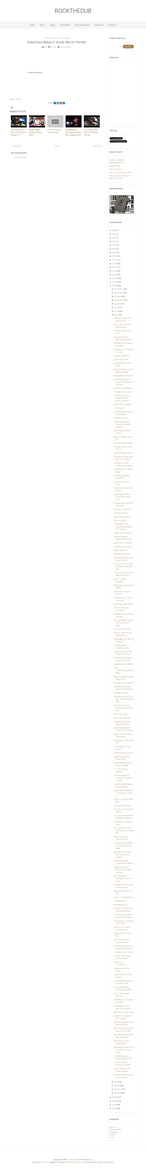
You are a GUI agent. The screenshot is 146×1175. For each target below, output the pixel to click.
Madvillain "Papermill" (122, 554)
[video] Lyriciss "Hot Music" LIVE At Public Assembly (123, 869)
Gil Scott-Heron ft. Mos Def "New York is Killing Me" (123, 830)
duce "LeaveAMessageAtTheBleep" (124, 670)
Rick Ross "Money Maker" (123, 604)
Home (32, 25)
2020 (114, 249)
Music (52, 25)
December (118, 289)
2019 (114, 252)
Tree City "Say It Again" (122, 629)
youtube (66, 38)
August (117, 304)
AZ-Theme (45, 1162)
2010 (114, 286)
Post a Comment (20, 157)
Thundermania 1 (120, 901)
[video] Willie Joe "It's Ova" (124, 376)
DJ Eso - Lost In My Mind (123, 897)
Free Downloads (82, 25)
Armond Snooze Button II (123, 388)
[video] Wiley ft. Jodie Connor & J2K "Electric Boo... (123, 708)
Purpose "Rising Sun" (122, 356)
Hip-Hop (47, 38)
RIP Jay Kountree (116, 169)
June (116, 311)
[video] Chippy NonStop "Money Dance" (35, 132)
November (118, 293)
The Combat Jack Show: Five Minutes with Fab (91, 132)
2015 (114, 267)
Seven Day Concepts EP (123, 753)
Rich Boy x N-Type (121, 513)
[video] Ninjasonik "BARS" (123, 664)
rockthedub (73, 11)
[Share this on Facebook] (55, 103)
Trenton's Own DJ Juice (123, 392)
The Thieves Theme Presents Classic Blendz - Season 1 (122, 398)
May (116, 315)
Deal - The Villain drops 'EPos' (121, 172)
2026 (114, 230)
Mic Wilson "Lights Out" (123, 509)
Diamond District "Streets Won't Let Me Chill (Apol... (124, 622)
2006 (114, 1108)
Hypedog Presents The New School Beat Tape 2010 (123, 699)
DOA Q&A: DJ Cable (121, 693)
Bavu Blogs (16, 99)
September (119, 300)
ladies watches (115, 1130)
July (116, 308)
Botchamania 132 (120, 905)
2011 (114, 282)
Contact (112, 25)
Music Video (56, 38)
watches (113, 1127)
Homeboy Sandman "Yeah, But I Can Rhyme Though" (123, 778)
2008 (114, 1101)
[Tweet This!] (58, 103)
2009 (114, 1097)
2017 (114, 260)
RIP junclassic (115, 166)
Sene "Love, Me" (120, 520)
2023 (114, 241)
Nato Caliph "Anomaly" (122, 718)
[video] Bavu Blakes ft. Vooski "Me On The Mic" (56, 42)
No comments (65, 47)
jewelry (112, 1135)
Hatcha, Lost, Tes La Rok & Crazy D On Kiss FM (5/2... (123, 566)
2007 (114, 1105)
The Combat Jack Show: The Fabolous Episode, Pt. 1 (18, 132)
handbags (113, 1132)
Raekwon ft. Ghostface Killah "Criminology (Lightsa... (123, 854)
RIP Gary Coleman (121, 418)
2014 (114, 271)
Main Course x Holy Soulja (124, 1012)
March (117, 1086)
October (117, 296)
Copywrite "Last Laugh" (123, 547)
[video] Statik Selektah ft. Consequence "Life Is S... (123, 793)
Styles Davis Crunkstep (123, 533)
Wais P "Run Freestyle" (122, 404)
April (116, 1082)
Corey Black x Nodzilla (122, 806)
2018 (114, 256)
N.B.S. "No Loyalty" (121, 714)
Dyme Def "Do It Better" (123, 543)
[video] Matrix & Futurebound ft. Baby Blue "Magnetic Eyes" (73, 132)
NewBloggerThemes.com (75, 1162)
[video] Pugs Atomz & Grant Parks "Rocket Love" (122, 496)
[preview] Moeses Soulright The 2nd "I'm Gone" (123, 878)
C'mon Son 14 (119, 408)
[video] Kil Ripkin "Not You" (124, 453)
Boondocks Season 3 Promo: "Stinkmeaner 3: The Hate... (124, 382)
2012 (114, 278)
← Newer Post (15, 146)
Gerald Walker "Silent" (122, 517)
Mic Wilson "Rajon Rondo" (123, 683)
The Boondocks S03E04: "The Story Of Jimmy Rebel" (123, 845)
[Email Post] (11, 107)
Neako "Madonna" (121, 550)
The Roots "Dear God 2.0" (124, 952)
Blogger (90, 1160)
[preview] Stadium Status (123, 443)
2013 (114, 275)
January (117, 1093)
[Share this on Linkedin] (64, 103)
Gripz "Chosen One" (121, 359)
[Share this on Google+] (61, 103)
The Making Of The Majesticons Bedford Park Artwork (123, 526)
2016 (114, 264)
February (117, 1089)
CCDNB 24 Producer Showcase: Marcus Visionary (122, 424)
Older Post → (98, 146)
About (42, 25)
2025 (114, 234)
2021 (114, 245)
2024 (114, 238)
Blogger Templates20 (105, 1162)
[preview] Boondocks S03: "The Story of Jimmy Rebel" (124, 1049)
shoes (112, 1137)
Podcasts (99, 25)
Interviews (65, 25)
